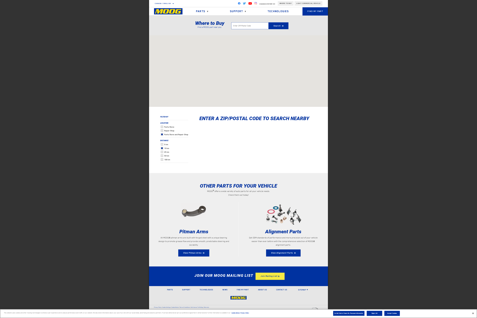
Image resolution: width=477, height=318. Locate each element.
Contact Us (281, 290)
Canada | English (163, 3)
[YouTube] (250, 4)
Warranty (206, 307)
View (192, 253)
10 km (166, 148)
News (225, 290)
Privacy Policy (157, 307)
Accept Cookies (392, 313)
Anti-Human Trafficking (197, 307)
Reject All (374, 313)
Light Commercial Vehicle (308, 3)
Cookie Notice (175, 307)
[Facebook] (239, 4)
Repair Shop (169, 131)
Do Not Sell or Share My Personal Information (348, 313)
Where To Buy (286, 3)
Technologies (278, 11)
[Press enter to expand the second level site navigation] (208, 11)
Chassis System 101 (267, 4)
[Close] (473, 313)
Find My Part (315, 11)
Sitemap (302, 290)
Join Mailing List (268, 276)
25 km (166, 152)
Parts (200, 11)
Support (236, 11)
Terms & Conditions (185, 307)
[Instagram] (255, 4)
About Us (262, 290)
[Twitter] (244, 4)
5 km (166, 144)
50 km (166, 156)
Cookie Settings (166, 307)
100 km (167, 160)
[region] (238, 313)
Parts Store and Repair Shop (176, 135)
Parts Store (169, 127)
